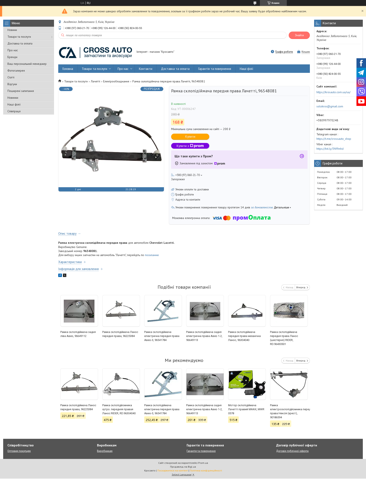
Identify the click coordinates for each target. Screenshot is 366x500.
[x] (64, 276)
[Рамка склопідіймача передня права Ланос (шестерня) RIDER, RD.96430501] (289, 311)
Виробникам (104, 451)
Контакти (145, 68)
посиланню (152, 255)
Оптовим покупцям (19, 451)
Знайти (299, 35)
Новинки (12, 98)
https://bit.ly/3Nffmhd (330, 149)
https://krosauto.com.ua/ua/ (333, 92)
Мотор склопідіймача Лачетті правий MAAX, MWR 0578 (246, 409)
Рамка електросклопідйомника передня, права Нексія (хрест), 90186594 (289, 411)
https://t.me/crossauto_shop (333, 139)
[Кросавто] (95, 52)
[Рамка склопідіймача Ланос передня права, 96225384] (121, 311)
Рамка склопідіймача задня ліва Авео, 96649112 (78, 334)
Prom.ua (203, 462)
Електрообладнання (116, 81)
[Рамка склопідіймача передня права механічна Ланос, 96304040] (247, 311)
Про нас (12, 50)
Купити (190, 136)
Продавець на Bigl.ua (183, 466)
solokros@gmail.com (329, 106)
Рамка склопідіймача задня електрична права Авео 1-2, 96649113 (204, 336)
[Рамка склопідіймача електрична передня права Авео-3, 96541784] (163, 311)
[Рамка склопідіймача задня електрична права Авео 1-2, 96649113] (205, 311)
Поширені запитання (20, 91)
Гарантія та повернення (214, 68)
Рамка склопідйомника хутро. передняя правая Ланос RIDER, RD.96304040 (119, 409)
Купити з (183, 146)
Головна (67, 68)
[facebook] (60, 276)
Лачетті (95, 81)
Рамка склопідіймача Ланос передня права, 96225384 (120, 334)
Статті (10, 77)
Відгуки (12, 84)
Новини (12, 30)
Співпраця (14, 111)
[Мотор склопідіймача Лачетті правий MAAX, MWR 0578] (247, 384)
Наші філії (14, 104)
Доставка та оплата (19, 43)
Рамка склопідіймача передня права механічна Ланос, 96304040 (244, 336)
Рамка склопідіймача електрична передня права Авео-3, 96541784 (161, 336)
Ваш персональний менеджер (27, 64)
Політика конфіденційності (206, 470)
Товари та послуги (19, 37)
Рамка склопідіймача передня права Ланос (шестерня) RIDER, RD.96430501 (284, 338)
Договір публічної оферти (292, 451)
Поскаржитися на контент (172, 470)
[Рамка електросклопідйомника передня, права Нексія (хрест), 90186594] (289, 384)
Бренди (12, 57)
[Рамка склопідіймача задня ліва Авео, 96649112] (79, 311)
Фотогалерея (16, 70)
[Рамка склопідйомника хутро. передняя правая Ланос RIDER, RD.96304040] (121, 384)
